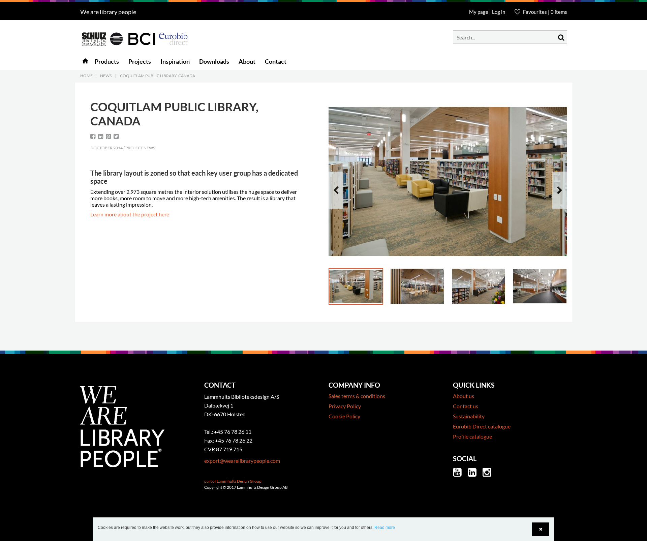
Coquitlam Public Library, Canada (157, 75)
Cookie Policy (344, 416)
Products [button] (107, 61)
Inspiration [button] (175, 61)
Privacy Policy (345, 406)
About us (463, 396)
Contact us (465, 406)
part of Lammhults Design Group (232, 481)
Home (86, 75)
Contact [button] (275, 61)
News (106, 75)
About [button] (247, 61)
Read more (384, 527)
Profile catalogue (472, 436)
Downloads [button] (214, 61)
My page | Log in (487, 12)
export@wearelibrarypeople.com (242, 460)
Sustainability (469, 416)
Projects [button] (139, 61)
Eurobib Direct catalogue (482, 426)
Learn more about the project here (129, 214)
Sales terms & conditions (357, 396)
